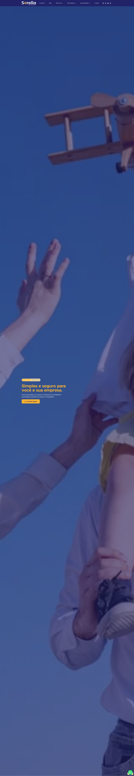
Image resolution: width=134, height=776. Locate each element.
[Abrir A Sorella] (44, 3)
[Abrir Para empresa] (75, 3)
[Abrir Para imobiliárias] (89, 3)
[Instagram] (103, 3)
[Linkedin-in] (108, 3)
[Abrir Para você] (62, 3)
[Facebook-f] (105, 3)
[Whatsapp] (110, 3)
